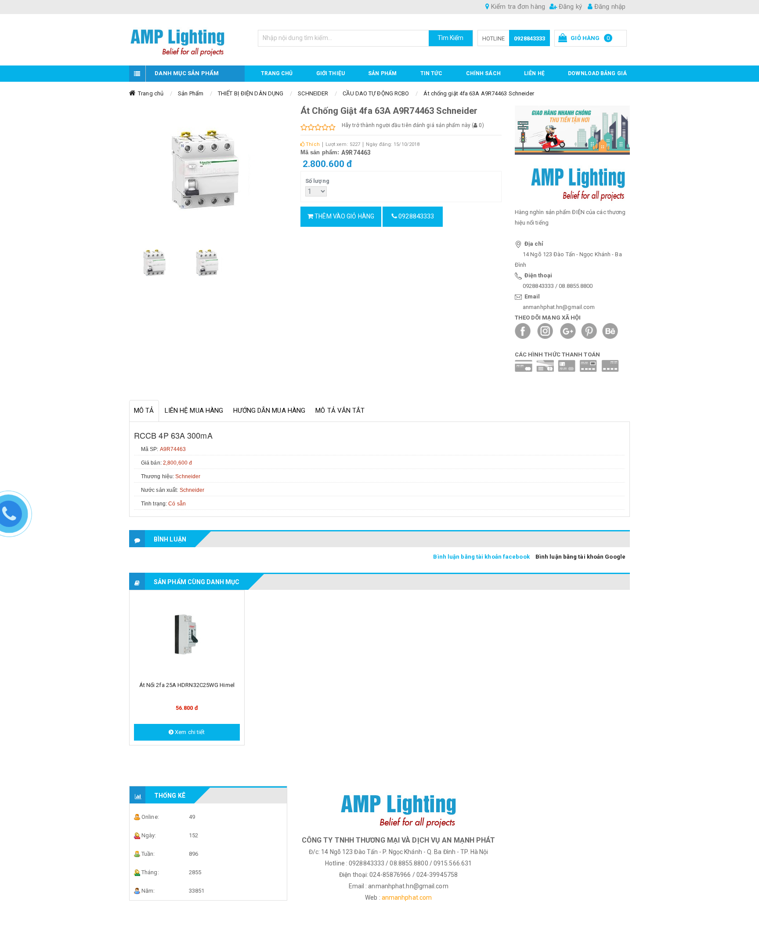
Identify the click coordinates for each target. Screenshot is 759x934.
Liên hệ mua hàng (194, 410)
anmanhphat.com (407, 897)
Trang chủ (277, 73)
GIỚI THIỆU (330, 73)
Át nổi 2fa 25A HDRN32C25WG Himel (187, 685)
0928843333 (529, 38)
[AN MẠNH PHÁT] (187, 39)
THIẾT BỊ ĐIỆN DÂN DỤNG (250, 93)
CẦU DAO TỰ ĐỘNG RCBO (376, 93)
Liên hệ (534, 73)
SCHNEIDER (313, 93)
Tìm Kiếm (450, 37)
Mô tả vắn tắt (340, 410)
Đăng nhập (609, 7)
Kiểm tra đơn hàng (517, 7)
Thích (312, 144)
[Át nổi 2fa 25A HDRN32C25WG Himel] (187, 635)
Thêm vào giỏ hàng (343, 216)
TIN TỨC (431, 73)
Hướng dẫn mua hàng (269, 410)
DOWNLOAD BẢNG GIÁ (597, 73)
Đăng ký (569, 7)
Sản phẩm (382, 73)
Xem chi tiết (189, 732)
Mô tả (144, 410)
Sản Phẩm (190, 93)
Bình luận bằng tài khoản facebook (481, 556)
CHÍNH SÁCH (483, 73)
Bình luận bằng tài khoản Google (580, 556)
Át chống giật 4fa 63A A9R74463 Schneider (478, 93)
